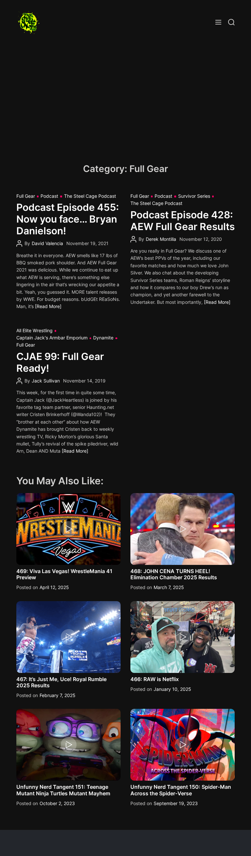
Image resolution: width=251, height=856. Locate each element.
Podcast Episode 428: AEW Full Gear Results (182, 220)
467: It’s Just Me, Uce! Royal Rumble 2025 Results (61, 682)
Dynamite (103, 337)
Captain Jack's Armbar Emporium (52, 337)
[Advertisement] (125, 93)
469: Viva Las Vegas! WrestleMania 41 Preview (64, 574)
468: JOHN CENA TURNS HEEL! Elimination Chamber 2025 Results (173, 574)
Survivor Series (194, 196)
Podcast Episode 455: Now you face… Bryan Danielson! (67, 219)
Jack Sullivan (46, 380)
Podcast (49, 196)
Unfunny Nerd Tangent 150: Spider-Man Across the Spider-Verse (180, 790)
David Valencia (47, 243)
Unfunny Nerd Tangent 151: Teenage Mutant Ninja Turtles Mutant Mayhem (63, 790)
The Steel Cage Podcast (90, 196)
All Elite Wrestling (34, 330)
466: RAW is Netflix (154, 679)
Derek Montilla (161, 239)
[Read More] (48, 306)
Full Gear (25, 196)
